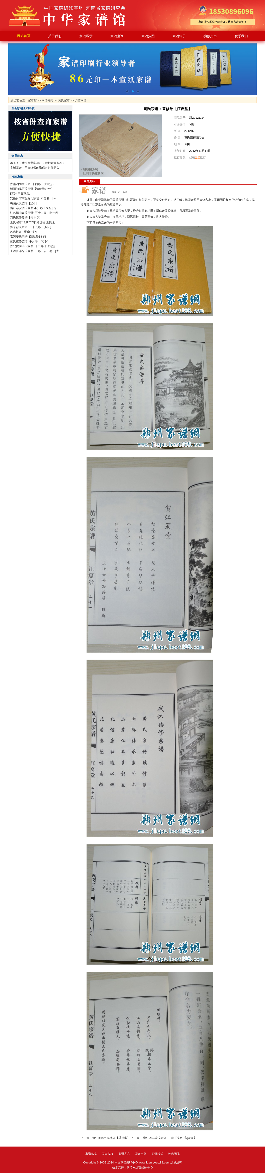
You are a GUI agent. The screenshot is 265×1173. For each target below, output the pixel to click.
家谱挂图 (148, 36)
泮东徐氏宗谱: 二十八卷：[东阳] (30, 227)
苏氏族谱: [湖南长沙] (23, 231)
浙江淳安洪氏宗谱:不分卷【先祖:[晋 (33, 208)
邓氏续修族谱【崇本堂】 (26, 217)
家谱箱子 (179, 36)
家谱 (70, 15)
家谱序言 (124, 1153)
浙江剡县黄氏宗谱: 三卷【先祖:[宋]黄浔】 (170, 1138)
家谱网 (131, 1167)
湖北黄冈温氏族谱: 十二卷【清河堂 (32, 246)
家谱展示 (86, 36)
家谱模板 (107, 1153)
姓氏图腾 (174, 1153)
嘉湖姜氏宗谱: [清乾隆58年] (28, 236)
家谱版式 (157, 1153)
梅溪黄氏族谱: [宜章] (23, 203)
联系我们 (241, 36)
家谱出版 (141, 1153)
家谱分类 (47, 100)
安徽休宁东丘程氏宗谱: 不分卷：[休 (33, 198)
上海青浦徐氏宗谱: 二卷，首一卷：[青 (34, 251)
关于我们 (54, 36)
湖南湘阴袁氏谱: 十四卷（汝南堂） (32, 184)
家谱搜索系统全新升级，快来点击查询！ (222, 21)
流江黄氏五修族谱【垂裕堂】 (111, 1138)
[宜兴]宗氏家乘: (20, 193)
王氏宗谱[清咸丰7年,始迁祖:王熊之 (32, 222)
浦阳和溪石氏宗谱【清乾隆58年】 (32, 188)
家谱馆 (32, 100)
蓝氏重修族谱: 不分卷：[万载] (29, 241)
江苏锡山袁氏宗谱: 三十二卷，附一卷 (34, 212)
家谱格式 (91, 1153)
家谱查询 (117, 36)
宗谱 (121, 199)
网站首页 (23, 36)
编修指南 (210, 36)
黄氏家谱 (64, 100)
